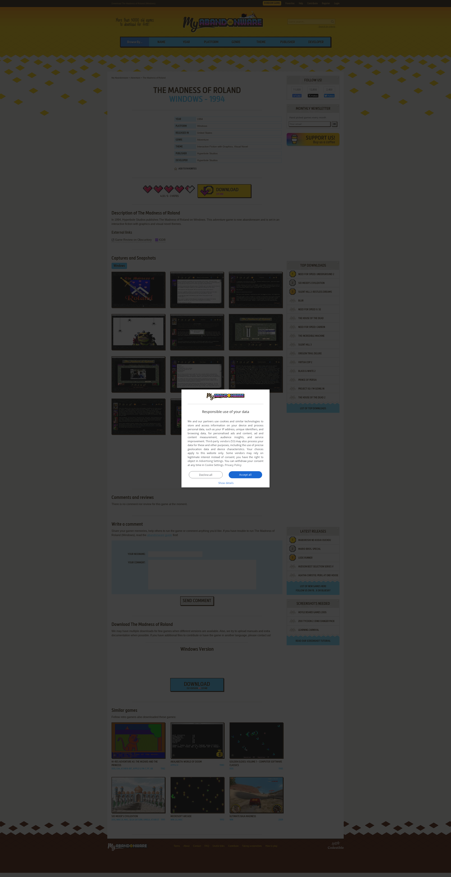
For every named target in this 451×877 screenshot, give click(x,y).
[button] (226, 483)
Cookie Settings (214, 465)
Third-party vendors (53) (220, 441)
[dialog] (225, 438)
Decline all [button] (205, 475)
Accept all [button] (245, 474)
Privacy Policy (233, 465)
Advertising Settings (211, 461)
